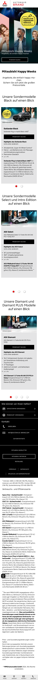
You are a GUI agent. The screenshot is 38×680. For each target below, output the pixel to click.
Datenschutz (24, 469)
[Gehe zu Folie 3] (24, 291)
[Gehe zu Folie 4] (27, 397)
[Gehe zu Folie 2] (21, 186)
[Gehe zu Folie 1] (16, 186)
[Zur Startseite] (16, 4)
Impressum (12, 469)
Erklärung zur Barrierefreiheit (19, 473)
